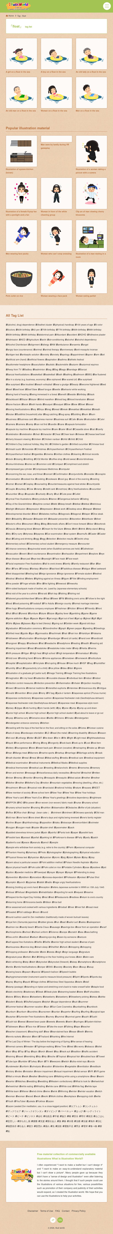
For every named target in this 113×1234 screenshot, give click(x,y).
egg (37, 538)
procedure (36, 877)
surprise (12, 1016)
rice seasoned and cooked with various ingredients (32, 907)
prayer (52, 872)
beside (72, 394)
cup (22, 493)
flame (40, 598)
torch (42, 1051)
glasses (27, 623)
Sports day (97, 976)
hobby (95, 653)
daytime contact (42, 503)
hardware (33, 643)
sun (47, 1006)
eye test (37, 558)
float (47, 598)
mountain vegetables (62, 782)
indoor (88, 678)
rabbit (41, 882)
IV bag (51, 693)
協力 (64, 1116)
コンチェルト (91, 1106)
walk (26, 1076)
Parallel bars (14, 837)
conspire (101, 474)
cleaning (77, 454)
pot (104, 867)
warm (101, 1076)
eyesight (47, 558)
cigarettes (38, 454)
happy (23, 643)
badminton (40, 369)
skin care (89, 956)
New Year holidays (86, 792)
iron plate (33, 693)
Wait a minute (14, 1076)
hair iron (74, 633)
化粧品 (48, 1116)
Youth (10, 1101)
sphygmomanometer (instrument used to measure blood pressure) (40, 976)
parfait (36, 837)
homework (82, 658)
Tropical (62, 1056)
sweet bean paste (36, 1021)
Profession (71, 877)
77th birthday (64, 329)
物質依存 (12, 1126)
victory (11, 1071)
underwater (13, 1066)
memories (84, 767)
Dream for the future (53, 528)
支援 (42, 1121)
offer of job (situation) (90, 807)
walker (34, 1076)
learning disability (78, 732)
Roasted (12, 912)
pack (72, 827)
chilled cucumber (79, 444)
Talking (69, 1026)
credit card (50, 488)
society (59, 966)
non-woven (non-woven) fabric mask (55, 802)
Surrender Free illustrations (31, 1016)
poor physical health (17, 867)
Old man (100, 812)
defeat (77, 503)
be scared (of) (70, 379)
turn (41, 1061)
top (15, 1051)
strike (102, 996)
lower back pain (45, 747)
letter (31, 737)
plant (70, 857)
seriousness (14, 946)
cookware (52, 479)
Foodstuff (36, 603)
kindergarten (82, 717)
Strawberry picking (80, 996)
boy (34, 409)
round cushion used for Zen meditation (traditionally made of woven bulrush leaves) (48, 917)
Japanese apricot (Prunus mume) (90, 693)
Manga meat (21, 752)
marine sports (47, 752)
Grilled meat (14, 633)
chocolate (28, 449)
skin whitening (15, 961)
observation (59, 807)
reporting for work (64, 892)
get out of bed (67, 618)
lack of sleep (14, 732)
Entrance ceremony (17, 548)
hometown (69, 658)
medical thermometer (18, 767)
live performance (24, 742)
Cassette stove (82, 429)
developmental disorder (19, 513)
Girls (10, 623)
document (28, 523)
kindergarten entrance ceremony (23, 722)
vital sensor (81, 1071)
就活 (90, 1116)
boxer (90, 404)
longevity (54, 742)
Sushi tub (12, 1021)
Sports (85, 976)
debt (55, 503)
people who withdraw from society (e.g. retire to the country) (36, 847)
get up (79, 618)
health (86, 643)
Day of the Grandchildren (20, 503)
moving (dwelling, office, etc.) (89, 782)
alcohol (70, 339)
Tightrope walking (45, 1046)
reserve (89, 892)
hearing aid (97, 643)
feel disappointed (16, 573)
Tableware (13, 1026)
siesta (51, 951)
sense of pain (88, 941)
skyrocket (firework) (59, 961)
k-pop (10, 717)
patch (95, 837)
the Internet (68, 1036)
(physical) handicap (64, 324)
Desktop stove (75, 508)
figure (66, 578)
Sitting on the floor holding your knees (57, 956)
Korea (83, 727)
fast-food (55, 568)
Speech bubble (68, 971)
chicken (37, 439)
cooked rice (28, 479)
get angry (53, 618)
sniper (42, 966)
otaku (57, 822)
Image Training (56, 673)
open (19, 822)
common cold (44, 464)
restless (75, 897)
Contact (65, 1210)
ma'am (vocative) (64, 747)
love (33, 747)
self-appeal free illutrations (20, 941)
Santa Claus (43, 927)
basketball (37, 374)
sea (81, 932)
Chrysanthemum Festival (79, 449)
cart (70, 429)
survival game (74, 1016)
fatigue (87, 568)
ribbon (48, 902)
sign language (71, 951)
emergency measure (67, 543)
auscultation (39, 364)
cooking (41, 479)
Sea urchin (13, 936)
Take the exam (56, 1026)
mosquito (50, 777)
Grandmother (51, 628)
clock (10, 459)
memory (96, 767)
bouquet (49, 404)
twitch (66, 1061)
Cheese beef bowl (96, 434)
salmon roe (13, 927)
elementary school (17, 543)
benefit (63, 394)
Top (22, 1051)
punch (22, 882)
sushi (86, 1016)
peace (26, 842)
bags (63, 369)
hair (65, 633)
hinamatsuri (83, 653)
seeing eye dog (48, 936)
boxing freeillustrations (19, 409)
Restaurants (62, 897)
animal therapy (52, 349)
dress (68, 528)
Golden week (72, 623)
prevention (13, 877)
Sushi (94, 1016)
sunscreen (45, 1011)
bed (104, 384)
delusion (21, 508)
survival (60, 1016)
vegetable (71, 1066)
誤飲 (59, 1126)
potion (11, 872)
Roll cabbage (25, 912)
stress (94, 996)
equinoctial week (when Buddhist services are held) (54, 548)
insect (11, 688)
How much (73, 663)
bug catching (51, 414)
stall (87, 981)
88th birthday (95, 329)
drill (76, 528)
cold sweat (70, 459)
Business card (26, 419)
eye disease (14, 558)
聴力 (31, 1126)
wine (47, 1091)
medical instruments (40, 762)
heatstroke (41, 648)
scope (64, 932)
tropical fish (74, 1056)
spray (10, 981)
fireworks (73, 583)
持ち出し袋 (24, 1121)
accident (73, 334)
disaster (29, 518)
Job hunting (31, 708)
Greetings (100, 628)
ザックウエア (14, 1111)
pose (86, 867)
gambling (75, 613)
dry (9, 533)
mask (99, 752)
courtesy (22, 488)
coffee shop (56, 459)
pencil (46, 842)
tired (71, 1046)
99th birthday (29, 334)
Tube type (12, 1061)
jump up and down (88, 708)
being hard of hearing (18, 394)
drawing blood (25, 528)
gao (27, 618)
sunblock (93, 1006)
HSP (84, 663)
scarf (104, 927)
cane (61, 424)
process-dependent (53, 877)
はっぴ (79, 1111)
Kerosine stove (38, 717)
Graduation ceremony (31, 628)
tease (73, 1031)
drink (82, 528)
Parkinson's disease (64, 837)
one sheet (35, 817)
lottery (11, 747)
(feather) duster (44, 324)
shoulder (35, 951)
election (52, 538)
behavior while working (74, 389)
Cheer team (69, 434)
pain (45, 832)
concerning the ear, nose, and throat (25, 474)
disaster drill (41, 518)
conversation (14, 479)
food (10, 603)
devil (35, 513)
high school (49, 653)
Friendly (91, 608)
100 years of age (85, 324)
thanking (56, 1036)
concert (49, 474)
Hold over (12, 658)
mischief (76, 772)
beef (10, 389)
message (31, 772)
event (24, 553)
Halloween (13, 638)
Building (77, 414)
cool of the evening (80, 479)
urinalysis (36, 1066)
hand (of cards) (70, 638)
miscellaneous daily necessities (53, 772)
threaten (30, 1046)
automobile (62, 364)
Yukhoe (41, 1101)
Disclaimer (33, 1210)
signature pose (15, 956)
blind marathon (46, 399)
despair (88, 508)
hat (42, 643)
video (19, 1071)
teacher (86, 1026)
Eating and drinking (23, 538)
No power (30, 802)
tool (9, 1051)
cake (81, 419)
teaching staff (36, 1031)
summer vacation (34, 1006)
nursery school (91, 802)
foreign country (64, 603)
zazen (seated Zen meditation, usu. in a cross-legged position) (38, 1106)
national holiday (64, 787)
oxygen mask (24, 827)
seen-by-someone (67, 936)
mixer (10, 777)
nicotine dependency (78, 797)
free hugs (12, 608)
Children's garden (60, 444)
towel (50, 1051)
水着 (71, 1121)
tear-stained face (60, 1031)
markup (60, 752)
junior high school (16, 712)
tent (35, 1036)
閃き (78, 1126)
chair (37, 434)
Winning (64, 1091)
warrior (11, 1081)
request (79, 892)
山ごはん (99, 1116)
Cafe (73, 419)
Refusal (21, 892)
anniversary (67, 349)
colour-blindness (16, 464)
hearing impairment (17, 648)
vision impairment (44, 1071)
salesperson (94, 922)
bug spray (65, 414)
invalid (11, 693)
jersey (11, 708)
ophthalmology (31, 822)
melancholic (62, 767)
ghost (88, 618)
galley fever (62, 613)
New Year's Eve (34, 797)
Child (80, 439)
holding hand (26, 658)
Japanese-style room (88, 703)
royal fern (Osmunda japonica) (22, 922)
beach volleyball (44, 384)
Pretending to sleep (85, 872)
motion (45, 782)
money (19, 777)
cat (93, 429)
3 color (99, 324)
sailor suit (73, 922)
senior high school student (66, 941)
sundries (33, 1011)
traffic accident (91, 1051)
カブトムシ (76, 1106)
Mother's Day (33, 782)
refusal (11, 892)
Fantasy (25, 568)
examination (55, 553)
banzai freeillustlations (19, 374)
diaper (87, 513)
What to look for (82, 1081)
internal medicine (36, 688)
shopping (74, 946)
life (64, 737)
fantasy (35, 568)
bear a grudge (62, 384)
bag (49, 369)
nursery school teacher (19, 807)
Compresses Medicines (46, 469)
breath (97, 409)
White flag (79, 1086)
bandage (72, 369)
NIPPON (12, 802)
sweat (22, 1021)
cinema (49, 454)
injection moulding (92, 683)
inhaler (76, 683)
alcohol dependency (87, 339)
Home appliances (52, 658)
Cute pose (67, 493)
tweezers (56, 1061)
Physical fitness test (17, 857)
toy (57, 1051)
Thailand (44, 1036)
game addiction (15, 618)
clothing (29, 459)
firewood (62, 583)
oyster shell (47, 827)
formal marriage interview (86, 603)
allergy (45, 344)
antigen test (13, 354)
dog (38, 523)
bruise (11, 414)
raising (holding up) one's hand (23, 887)
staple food (98, 986)
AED (23, 339)
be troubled (28, 384)
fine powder (13, 583)
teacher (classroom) (17, 1031)
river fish (81, 907)
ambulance (63, 344)
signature (85, 951)
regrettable (32, 892)
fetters (30, 578)
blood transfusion (77, 399)
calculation (91, 419)
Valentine (59, 1066)
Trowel (101, 1056)
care (55, 429)
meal (26, 757)
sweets (51, 1021)
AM (53, 344)
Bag (56, 369)
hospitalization (25, 663)
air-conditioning (56, 339)
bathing (68, 374)
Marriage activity (86, 752)
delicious (96, 503)
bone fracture (14, 404)
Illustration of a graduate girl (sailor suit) (27, 673)
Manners (34, 752)
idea (64, 668)
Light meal (81, 737)
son (76, 966)
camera (11, 424)
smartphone (85, 961)
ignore (79, 668)
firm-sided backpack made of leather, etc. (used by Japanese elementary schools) (47, 588)
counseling (41, 483)
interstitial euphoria (57, 688)
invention (21, 693)
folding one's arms (76, 598)
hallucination (27, 638)
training (11, 1056)
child (65, 439)
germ (43, 618)
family (67, 563)
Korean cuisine (96, 727)
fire (39, 583)
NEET (97, 787)
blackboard (13, 399)
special (36, 971)
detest (98, 508)
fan (93, 563)
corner (11, 483)
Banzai (83, 369)
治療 (78, 1121)
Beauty (75, 384)
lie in (58, 737)
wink (55, 1091)
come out (31, 464)
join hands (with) (47, 708)
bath (60, 374)
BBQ (89, 374)
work (38, 1096)
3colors (11, 329)
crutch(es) (62, 488)
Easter (93, 533)
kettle (51, 717)
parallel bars (87, 832)
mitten (97, 772)
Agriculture (33, 339)
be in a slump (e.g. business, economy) (27, 379)
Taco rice (32, 1026)
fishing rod (74, 593)
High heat (36, 653)
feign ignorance (48, 573)
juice (66, 708)
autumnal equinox (90, 364)
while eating (27, 1086)
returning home (15, 902)
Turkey (33, 1061)
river (72, 907)
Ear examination (55, 533)
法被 (85, 1121)
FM (62, 598)
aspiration (52, 359)
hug (91, 663)
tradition (77, 1051)
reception (45, 887)
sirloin (28, 956)
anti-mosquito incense (87, 349)
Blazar (24, 399)
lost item (97, 742)
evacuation (13, 553)
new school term (41, 792)
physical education (90, 852)
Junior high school (37, 712)
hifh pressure (14, 653)
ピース (11, 1116)
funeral (23, 613)
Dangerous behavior (69, 498)
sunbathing (80, 1006)
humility (11, 668)
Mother (11, 782)
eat (9, 538)
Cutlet (77, 493)
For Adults (49, 603)
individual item (75, 678)
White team (13, 1091)
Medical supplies (78, 762)
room (37, 912)
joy (59, 708)
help (76, 648)
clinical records (91, 454)
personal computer (85, 847)
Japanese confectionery (19, 698)
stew (81, 991)
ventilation (84, 1066)
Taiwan (42, 1026)
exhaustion (69, 553)
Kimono (60, 717)
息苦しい (12, 1121)
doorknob (100, 523)
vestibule (96, 1066)
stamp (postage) (15, 986)
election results (66, 538)
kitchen (45, 722)
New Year (57, 792)
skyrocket (42, 961)
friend (81, 608)
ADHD (83, 334)
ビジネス (30, 1116)
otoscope (67, 822)
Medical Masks (60, 762)
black (91, 394)
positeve (96, 867)
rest (46, 897)
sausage (56, 927)
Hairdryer (85, 633)
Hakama (97, 633)
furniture (34, 613)
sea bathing (92, 932)
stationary (30, 991)
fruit (9, 613)
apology (66, 354)
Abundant (61, 334)
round (45, 912)
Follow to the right (96, 598)
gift (94, 618)
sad (64, 922)
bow (75, 404)
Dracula (11, 528)
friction (72, 608)
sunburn (12, 1011)
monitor (29, 777)
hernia (93, 648)
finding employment (88, 578)
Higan (26, 653)
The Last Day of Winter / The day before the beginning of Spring (39, 1041)
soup (83, 966)
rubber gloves (46, 922)
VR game (100, 1071)
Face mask (59, 558)
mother (86, 777)
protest (82, 877)
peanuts (36, 842)
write (98, 1096)
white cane (53, 1086)
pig (64, 857)
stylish (47, 1001)
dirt (9, 518)
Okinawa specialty (84, 812)
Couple (11, 488)
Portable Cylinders (73, 867)
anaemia (76, 344)
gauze (35, 618)
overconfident (81, 822)
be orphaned (55, 379)
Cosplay (29, 483)
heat (31, 648)
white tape (92, 1086)
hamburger (41, 638)
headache (51, 643)
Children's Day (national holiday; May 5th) (28, 444)
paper (75, 832)
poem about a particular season (23, 862)
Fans (16, 568)
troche (52, 1056)
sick (44, 951)
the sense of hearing (82, 1041)
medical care (77, 757)
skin (80, 956)
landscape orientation (33, 732)
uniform (25, 1066)
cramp (39, 488)
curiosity (41, 493)
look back (66, 742)
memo (74, 767)
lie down (49, 737)
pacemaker (61, 827)
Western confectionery (61, 1081)
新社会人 (51, 1121)
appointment (78, 354)
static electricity (15, 991)
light (71, 737)
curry (50, 493)
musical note (35, 787)
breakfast (74, 409)
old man (12, 817)
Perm (70, 847)
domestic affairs (57, 523)
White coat (66, 1086)
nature (78, 787)
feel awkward (99, 568)
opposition (46, 822)
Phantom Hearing (16, 852)
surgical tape (98, 1011)
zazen (51, 1101)
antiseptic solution (30, 354)
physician (34, 857)
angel (85, 344)
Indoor (97, 678)
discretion (76, 518)
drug (102, 528)
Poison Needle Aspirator (77, 862)
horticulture (95, 658)
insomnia (20, 688)
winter (74, 1091)
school (27, 932)
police (95, 862)
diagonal (76, 513)
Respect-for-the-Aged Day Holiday (24, 897)
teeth (81, 1031)
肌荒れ (39, 1126)
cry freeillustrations (79, 488)
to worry (80, 1046)
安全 (76, 1116)
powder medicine (25, 872)
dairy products (41, 498)
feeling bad (32, 573)
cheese (80, 434)
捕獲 (35, 1121)
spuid (27, 981)
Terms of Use (46, 1210)
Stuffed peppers (33, 1001)
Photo (43, 852)
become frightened (90, 384)
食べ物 (93, 1126)
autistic (51, 364)
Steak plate (51, 991)
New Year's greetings (55, 797)
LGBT (39, 737)
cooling (95, 479)
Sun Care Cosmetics (62, 1006)
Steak (40, 991)
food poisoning (22, 603)
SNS (50, 966)
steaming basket (68, 991)
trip (39, 1056)
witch (99, 1091)
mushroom (13, 787)
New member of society (19, 792)
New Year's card (16, 797)
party (87, 837)
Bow (68, 404)
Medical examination (18, 762)
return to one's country (92, 897)
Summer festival (15, 1006)
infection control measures (20, 683)
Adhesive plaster (97, 334)
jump (73, 708)
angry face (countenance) (20, 349)
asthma (63, 359)
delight (11, 508)
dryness (29, 533)
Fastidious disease (71, 568)
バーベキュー (66, 1111)
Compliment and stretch (77, 464)
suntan (56, 1011)
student (11, 1001)
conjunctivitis (77, 474)
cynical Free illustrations (19, 498)
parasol (26, 837)
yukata (31, 1101)
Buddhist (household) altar (29, 414)
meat (41, 757)
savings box (68, 927)
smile (10, 966)
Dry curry (18, 533)
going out (58, 623)
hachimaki (56, 633)
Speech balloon (51, 971)
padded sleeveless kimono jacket (24, 832)
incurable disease (57, 678)
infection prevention (45, 683)
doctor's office (14, 523)
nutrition (47, 807)
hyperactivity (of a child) (36, 668)
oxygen (11, 827)
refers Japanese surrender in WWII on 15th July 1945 (78, 887)
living (37, 742)
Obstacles (72, 807)
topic (35, 1051)
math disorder (14, 757)
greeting (89, 628)
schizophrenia (14, 932)
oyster (36, 827)
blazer (33, 399)
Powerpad (41, 872)
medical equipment (95, 757)
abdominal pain (46, 334)
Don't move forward (76, 523)
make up (93, 747)
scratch (73, 932)
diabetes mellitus (49, 513)
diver (98, 518)
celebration (13, 434)
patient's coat (14, 842)
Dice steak (98, 513)
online (11, 822)
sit (35, 956)
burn (86, 414)
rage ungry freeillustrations (68, 882)
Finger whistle (29, 583)
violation (29, 1071)
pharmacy (32, 852)
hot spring (51, 663)
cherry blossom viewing (19, 439)
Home (38, 658)
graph (63, 628)
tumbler (23, 1061)
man (10, 752)
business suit (62, 419)
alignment (35, 344)
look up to (78, 742)
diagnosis (65, 513)
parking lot (47, 837)
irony (43, 693)
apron (90, 354)
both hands (36, 404)
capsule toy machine (18, 429)
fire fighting (49, 583)
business (12, 419)
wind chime (36, 1091)
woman (11, 1096)
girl (100, 618)
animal (38, 349)
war (94, 1076)
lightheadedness (97, 737)
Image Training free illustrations (81, 673)
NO (20, 802)
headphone (64, 643)
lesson (102, 732)
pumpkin (12, 882)
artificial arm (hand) (17, 359)
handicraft (98, 638)
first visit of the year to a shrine (22, 593)
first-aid (43, 593)
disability (18, 518)
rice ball (58, 902)
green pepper (75, 628)
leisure (93, 732)
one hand (23, 817)
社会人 (22, 1126)
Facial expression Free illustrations (25, 563)
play (86, 857)
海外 (92, 1121)
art (103, 354)
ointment (57, 812)
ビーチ (20, 1116)
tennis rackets (14, 1036)
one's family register (91, 817)
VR (91, 1071)
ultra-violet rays (79, 1061)
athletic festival (76, 359)
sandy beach (27, 927)
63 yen (36, 329)
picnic (57, 857)
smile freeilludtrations (26, 966)
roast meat (93, 907)
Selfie (39, 941)
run (57, 922)
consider (90, 474)
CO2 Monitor (42, 459)
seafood (25, 936)
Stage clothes (39, 981)
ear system (70, 533)
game (86, 613)
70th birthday (48, 329)
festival (98, 573)
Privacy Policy (79, 1210)
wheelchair (98, 1081)
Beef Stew (32, 389)
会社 (40, 1116)
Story (18, 996)
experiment (82, 553)
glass (17, 623)
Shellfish (54, 946)
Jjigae (19, 708)
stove (26, 996)
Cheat (57, 434)
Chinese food (97, 444)
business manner (44, 419)
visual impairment (64, 1071)
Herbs (84, 648)
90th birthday (14, 334)
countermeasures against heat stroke (68, 483)
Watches (21, 1081)
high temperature (66, 653)
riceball (63, 907)
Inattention (40, 678)
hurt (20, 668)
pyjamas (32, 882)
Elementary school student (41, 543)
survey (51, 1016)
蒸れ (47, 1126)
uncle (92, 1061)
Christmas (41, 449)
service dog (28, 946)
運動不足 (68, 1126)
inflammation (64, 683)
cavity (100, 429)
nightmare (96, 797)
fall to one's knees (53, 563)
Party (79, 837)
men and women (16, 772)
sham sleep (42, 946)
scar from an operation (88, 927)
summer (84, 1001)
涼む (100, 1121)
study (20, 1001)
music (24, 787)
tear (47, 1031)
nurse (78, 802)
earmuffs (83, 533)
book (25, 404)
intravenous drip (88, 688)
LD (48, 732)
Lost (88, 742)
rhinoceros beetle (33, 902)
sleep (74, 961)
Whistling (40, 1086)
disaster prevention (59, 518)
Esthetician (88, 548)
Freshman (62, 608)
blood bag (61, 399)
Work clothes (57, 1096)
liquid (10, 742)
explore (94, 553)
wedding (32, 1081)
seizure (82, 936)
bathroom (79, 374)
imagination (13, 678)
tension (27, 1036)
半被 (57, 1116)
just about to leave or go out (89, 712)
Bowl (82, 404)
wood (30, 1096)
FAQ (57, 1210)
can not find (41, 424)
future (43, 613)
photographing (71, 852)
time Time (61, 1046)
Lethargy (22, 737)
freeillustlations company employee (37, 608)
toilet (99, 1046)
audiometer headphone (19, 364)
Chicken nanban (52, 439)
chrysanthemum (56, 449)
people (54, 842)
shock (65, 946)
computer (65, 469)
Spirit (77, 976)
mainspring (80, 747)
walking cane (46, 1076)
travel (20, 1056)
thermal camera (15, 1046)
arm (97, 354)
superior (67, 1011)
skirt (33, 961)
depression (33, 508)
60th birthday (24, 329)
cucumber (96, 488)
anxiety (45, 354)
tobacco (90, 1046)
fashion (45, 568)
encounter (85, 543)
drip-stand (93, 528)
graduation (13, 628)
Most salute (75, 777)
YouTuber (21, 1101)
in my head (27, 678)
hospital (11, 663)
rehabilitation (47, 892)
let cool (11, 737)
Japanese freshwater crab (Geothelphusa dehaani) (79, 698)
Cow (31, 488)
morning (39, 777)
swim (70, 1021)
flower (55, 598)
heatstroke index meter (60, 648)
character (47, 434)
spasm (27, 971)
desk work (60, 508)
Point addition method (52, 862)
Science (55, 932)
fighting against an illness (48, 578)
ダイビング (51, 1111)
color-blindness (85, 459)
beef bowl (19, 389)
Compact (58, 464)
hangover (12, 643)
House (62, 663)
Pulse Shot (93, 877)
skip (27, 961)
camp (30, 424)
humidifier (100, 663)
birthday (82, 394)
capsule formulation (76, 424)
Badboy (28, 369)
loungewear (22, 747)
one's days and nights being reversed (61, 817)
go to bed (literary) (42, 623)
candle (53, 424)
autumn (74, 364)
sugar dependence (62, 1001)
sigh (59, 951)
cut (57, 493)
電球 (85, 1126)
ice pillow (55, 668)
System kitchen (93, 1021)
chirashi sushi (14, 449)
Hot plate (39, 663)
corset (20, 483)
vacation (48, 1066)
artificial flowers (36, 359)
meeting (49, 767)
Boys (41, 409)
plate (78, 857)
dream (38, 528)
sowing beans (14, 971)
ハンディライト (93, 1111)
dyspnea (40, 533)
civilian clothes (63, 454)
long (45, 742)
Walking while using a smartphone (72, 1076)
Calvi (101, 419)
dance (54, 498)
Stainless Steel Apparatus (61, 981)
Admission (13, 339)
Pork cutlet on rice (52, 867)
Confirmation (61, 474)
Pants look (64, 832)
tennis (90, 1031)
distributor (88, 518)
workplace (71, 1096)
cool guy (64, 479)
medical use (37, 767)
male (102, 747)
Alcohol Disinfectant (17, 344)
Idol (71, 668)
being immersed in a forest (44, 394)
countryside (94, 483)
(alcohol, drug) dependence (21, 324)
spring (19, 981)
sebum (35, 936)
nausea (87, 787)
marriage (71, 752)
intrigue (102, 688)
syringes (79, 1021)
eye (102, 553)
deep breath (66, 503)
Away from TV (14, 369)
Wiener (25, 1091)
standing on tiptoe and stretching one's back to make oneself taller (58, 986)
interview (73, 688)
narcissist (49, 787)
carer (62, 429)
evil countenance (37, 553)
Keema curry (22, 717)
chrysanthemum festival (19, 454)
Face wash (73, 558)
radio (49, 882)
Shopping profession (18, 951)
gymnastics (42, 633)
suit (75, 1001)
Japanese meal (67, 703)
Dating (85, 498)
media (65, 757)
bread (56, 409)
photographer (55, 852)
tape (78, 1026)
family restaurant (81, 563)
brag (49, 409)
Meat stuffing (53, 757)
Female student (84, 573)
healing (76, 643)
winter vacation (87, 1091)
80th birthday (79, 329)
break (65, 409)
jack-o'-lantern (64, 693)
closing (19, 459)
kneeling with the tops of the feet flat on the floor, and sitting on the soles (42, 727)
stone (10, 996)
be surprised (86, 379)
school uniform (40, 932)
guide (25, 633)
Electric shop (82, 538)
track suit (65, 1051)
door (91, 523)
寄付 (83, 1116)
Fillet (74, 578)
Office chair (21, 812)
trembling (30, 1056)
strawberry (37, 996)
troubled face (89, 1056)
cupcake (30, 493)
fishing (63, 593)
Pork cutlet (35, 867)
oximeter (94, 822)
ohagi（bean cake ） (39, 812)
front (99, 608)
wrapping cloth (86, 1096)
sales (83, 922)
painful (53, 832)
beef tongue (45, 389)
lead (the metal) (59, 732)
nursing (36, 807)
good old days (88, 623)
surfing (76, 1011)
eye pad (26, 558)
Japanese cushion (43, 698)
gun (32, 633)
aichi (44, 339)
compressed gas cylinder (20, 469)
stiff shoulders (92, 991)
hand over (85, 638)
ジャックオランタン (34, 1111)
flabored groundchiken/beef (21, 598)
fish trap (53, 593)
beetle (57, 389)
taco (23, 1026)
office (10, 812)
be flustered (100, 374)
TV (47, 1061)
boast (91, 399)
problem (25, 877)
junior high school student (61, 712)
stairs (79, 981)
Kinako (70, 717)
